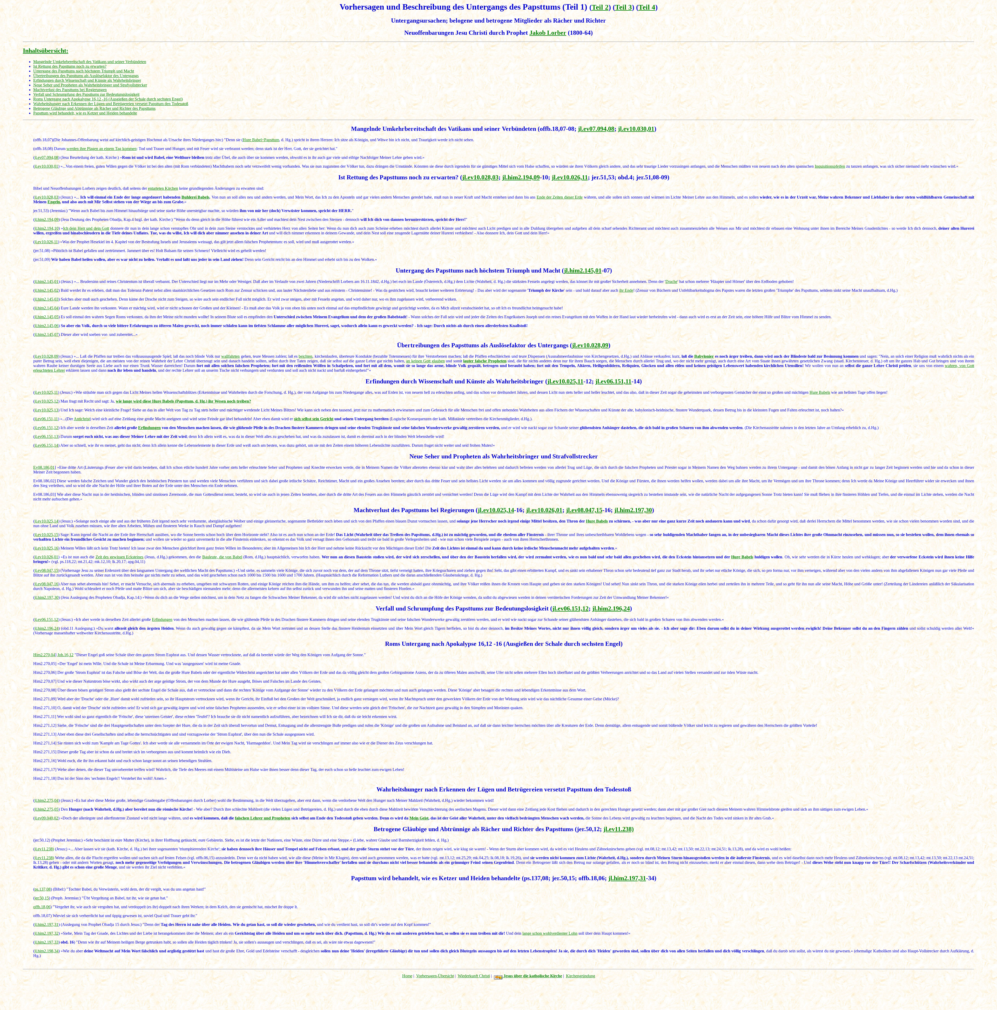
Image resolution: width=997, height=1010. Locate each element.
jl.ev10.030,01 (636, 128)
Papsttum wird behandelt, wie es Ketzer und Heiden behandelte (85, 113)
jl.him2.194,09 (521, 177)
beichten (305, 356)
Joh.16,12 (65, 655)
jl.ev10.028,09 (590, 345)
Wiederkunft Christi (474, 976)
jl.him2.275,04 (46, 800)
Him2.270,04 (44, 655)
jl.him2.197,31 (627, 878)
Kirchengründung (580, 976)
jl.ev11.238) (618, 829)
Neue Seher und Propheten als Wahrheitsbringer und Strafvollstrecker (90, 85)
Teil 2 (600, 7)
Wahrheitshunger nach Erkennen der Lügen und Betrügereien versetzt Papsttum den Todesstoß (110, 103)
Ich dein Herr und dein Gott (86, 228)
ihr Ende (626, 290)
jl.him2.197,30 (633, 510)
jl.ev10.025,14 (496, 510)
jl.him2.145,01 (583, 270)
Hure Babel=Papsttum (261, 140)
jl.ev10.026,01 (544, 510)
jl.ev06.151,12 (46, 427)
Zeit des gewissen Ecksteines (120, 557)
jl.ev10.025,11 (565, 381)
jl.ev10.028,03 (480, 177)
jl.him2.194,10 (46, 228)
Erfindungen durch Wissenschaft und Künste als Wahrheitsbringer (87, 80)
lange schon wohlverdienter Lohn (549, 933)
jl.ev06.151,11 (613, 381)
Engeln (54, 202)
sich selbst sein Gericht (313, 419)
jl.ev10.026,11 (570, 177)
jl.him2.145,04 (46, 308)
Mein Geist (418, 818)
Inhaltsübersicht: (45, 50)
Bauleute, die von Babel (222, 557)
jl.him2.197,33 (46, 942)
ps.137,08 (43, 889)
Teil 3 (623, 7)
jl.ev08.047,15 (584, 510)
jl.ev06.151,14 (46, 445)
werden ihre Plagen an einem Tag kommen (101, 148)
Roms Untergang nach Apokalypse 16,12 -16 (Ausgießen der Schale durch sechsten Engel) (108, 99)
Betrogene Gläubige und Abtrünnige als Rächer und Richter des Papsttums (94, 108)
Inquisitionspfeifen (830, 166)
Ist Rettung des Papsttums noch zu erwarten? (69, 66)
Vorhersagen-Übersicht (435, 976)
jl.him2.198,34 (46, 951)
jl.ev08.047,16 (46, 584)
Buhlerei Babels (195, 197)
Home (407, 976)
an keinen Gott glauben (425, 361)
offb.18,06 (41, 907)
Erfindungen (149, 427)
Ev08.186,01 (44, 467)
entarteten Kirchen (163, 188)
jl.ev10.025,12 (46, 401)
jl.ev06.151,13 (46, 436)
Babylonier (704, 356)
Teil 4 (646, 7)
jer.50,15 (42, 898)
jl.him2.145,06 (46, 325)
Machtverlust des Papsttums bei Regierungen (70, 89)
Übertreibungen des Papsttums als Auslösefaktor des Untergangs (86, 75)
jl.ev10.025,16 (46, 548)
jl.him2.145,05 (46, 317)
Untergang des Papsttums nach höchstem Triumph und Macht (83, 71)
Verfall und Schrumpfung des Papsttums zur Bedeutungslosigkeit (86, 94)
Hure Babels (820, 392)
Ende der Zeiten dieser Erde (560, 197)
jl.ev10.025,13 (46, 410)
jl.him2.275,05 (46, 809)
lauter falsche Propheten (484, 361)
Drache (671, 281)
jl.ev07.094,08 (596, 128)
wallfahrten (230, 356)
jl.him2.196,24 (611, 608)
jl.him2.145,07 (46, 334)
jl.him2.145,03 (46, 299)
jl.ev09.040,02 (46, 818)
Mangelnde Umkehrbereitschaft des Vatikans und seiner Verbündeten (89, 61)
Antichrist (82, 419)
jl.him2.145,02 (46, 290)
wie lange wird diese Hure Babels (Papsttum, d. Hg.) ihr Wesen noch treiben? (183, 401)
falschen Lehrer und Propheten (262, 818)
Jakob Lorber (547, 32)
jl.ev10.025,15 (46, 534)
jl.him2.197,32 (46, 933)
